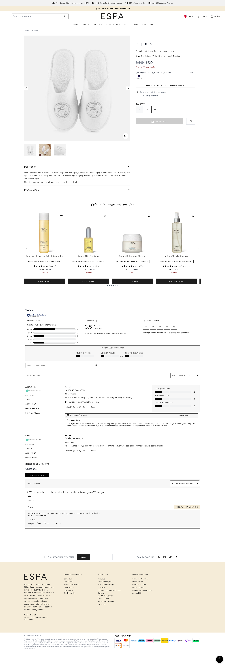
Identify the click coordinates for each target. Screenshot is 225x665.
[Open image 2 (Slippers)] (45, 150)
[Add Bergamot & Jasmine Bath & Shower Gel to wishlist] (61, 216)
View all (192, 72)
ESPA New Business (105, 596)
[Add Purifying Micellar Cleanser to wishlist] (193, 216)
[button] (219, 659)
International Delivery (71, 584)
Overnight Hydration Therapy (132, 256)
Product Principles (104, 582)
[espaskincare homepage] (112, 16)
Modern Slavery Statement (142, 590)
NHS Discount (103, 604)
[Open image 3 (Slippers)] (60, 150)
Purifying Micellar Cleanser (176, 256)
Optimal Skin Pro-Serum (88, 256)
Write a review (159, 56)
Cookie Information (139, 584)
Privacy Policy (137, 582)
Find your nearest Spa (106, 584)
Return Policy (69, 587)
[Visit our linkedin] (176, 557)
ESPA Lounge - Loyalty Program (109, 590)
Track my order (69, 593)
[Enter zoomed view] (125, 136)
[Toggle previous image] (26, 88)
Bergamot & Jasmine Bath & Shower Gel (44, 256)
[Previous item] (26, 249)
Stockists (101, 587)
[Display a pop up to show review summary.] (55, 266)
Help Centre (68, 590)
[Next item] (199, 249)
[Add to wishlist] (190, 121)
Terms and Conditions (140, 579)
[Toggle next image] (128, 88)
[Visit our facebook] (159, 557)
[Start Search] (65, 16)
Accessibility (137, 593)
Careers (101, 593)
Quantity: (140, 104)
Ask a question (173, 56)
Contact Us (68, 579)
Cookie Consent (30, 615)
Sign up (83, 557)
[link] (202, 16)
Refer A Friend (103, 599)
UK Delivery (68, 582)
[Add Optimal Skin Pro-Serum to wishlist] (105, 216)
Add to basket (45, 281)
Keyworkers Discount (106, 601)
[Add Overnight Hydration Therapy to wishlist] (149, 216)
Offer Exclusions (138, 587)
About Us (101, 579)
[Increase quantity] (155, 109)
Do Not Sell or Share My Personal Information (36, 618)
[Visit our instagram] (164, 557)
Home (27, 31)
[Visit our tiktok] (170, 557)
